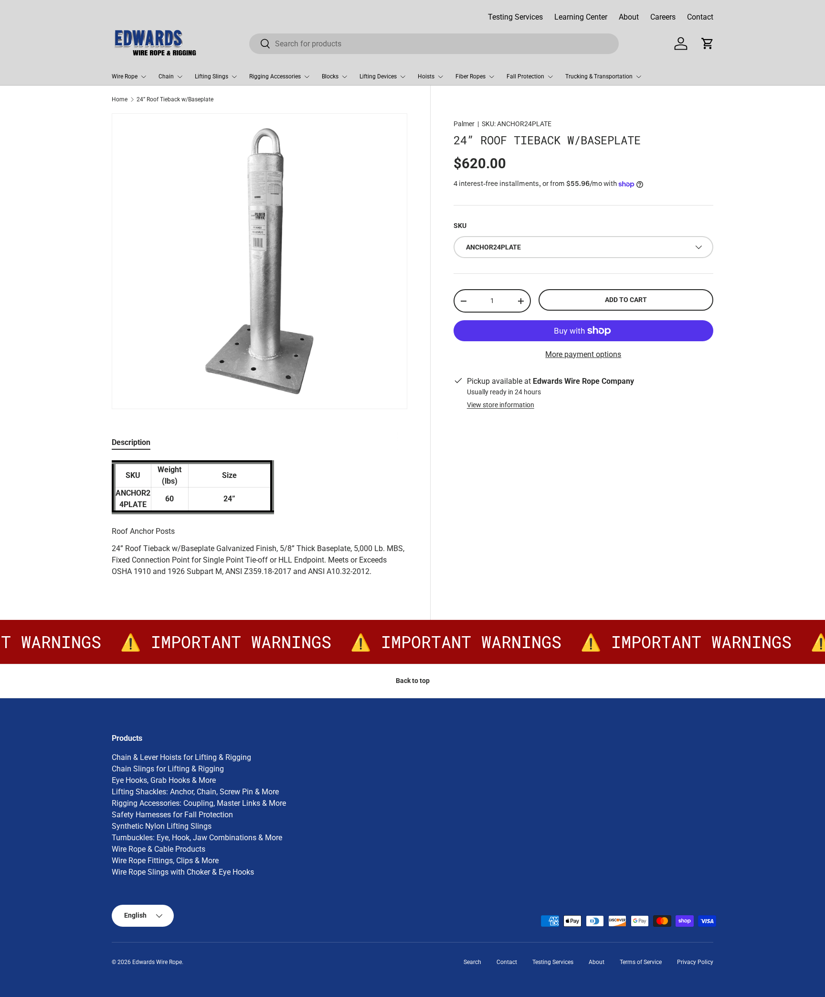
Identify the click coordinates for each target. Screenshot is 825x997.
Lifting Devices (378, 76)
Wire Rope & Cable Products (158, 849)
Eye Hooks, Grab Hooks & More (164, 780)
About (629, 17)
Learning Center (580, 17)
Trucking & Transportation (599, 76)
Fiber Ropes (470, 76)
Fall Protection (525, 76)
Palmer (464, 124)
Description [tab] (131, 442)
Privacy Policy (695, 962)
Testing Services (515, 17)
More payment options (583, 354)
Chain (166, 76)
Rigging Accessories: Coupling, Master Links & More (199, 803)
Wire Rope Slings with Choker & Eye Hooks (183, 872)
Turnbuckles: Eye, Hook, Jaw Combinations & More (197, 837)
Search (472, 962)
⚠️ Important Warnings (219, 641)
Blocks (330, 76)
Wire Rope (125, 76)
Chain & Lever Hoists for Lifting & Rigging (181, 757)
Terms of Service (641, 962)
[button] (707, 43)
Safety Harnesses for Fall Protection (172, 814)
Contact (700, 17)
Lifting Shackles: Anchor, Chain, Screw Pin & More (195, 791)
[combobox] (434, 43)
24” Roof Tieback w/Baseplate (175, 99)
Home (119, 99)
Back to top (413, 680)
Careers (663, 17)
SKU (460, 225)
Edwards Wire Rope (157, 962)
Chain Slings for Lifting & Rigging (168, 768)
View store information (500, 405)
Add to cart (626, 299)
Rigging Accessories (275, 76)
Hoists (426, 76)
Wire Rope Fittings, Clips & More (165, 860)
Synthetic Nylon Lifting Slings (162, 826)
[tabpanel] (259, 518)
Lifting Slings (211, 76)
